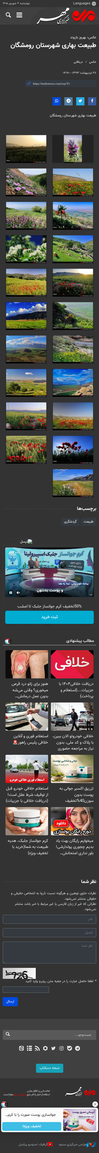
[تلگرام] (77, 1049)
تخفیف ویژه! (31, 1126)
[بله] (69, 1049)
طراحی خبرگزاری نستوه (72, 1144)
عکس (92, 62)
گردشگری (70, 521)
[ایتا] (21, 1049)
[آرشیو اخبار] (29, 1049)
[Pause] (10, 592)
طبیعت (89, 521)
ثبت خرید (50, 617)
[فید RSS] (37, 1049)
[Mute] (18, 592)
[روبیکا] (45, 1049)
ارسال (10, 1001)
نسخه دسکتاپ (50, 1068)
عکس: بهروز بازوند (83, 37)
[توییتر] (53, 1049)
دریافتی (78, 62)
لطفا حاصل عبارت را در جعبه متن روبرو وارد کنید (61, 981)
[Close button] (95, 1104)
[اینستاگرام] (61, 1049)
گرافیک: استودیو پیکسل (33, 1144)
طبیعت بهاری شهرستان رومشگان (53, 45)
